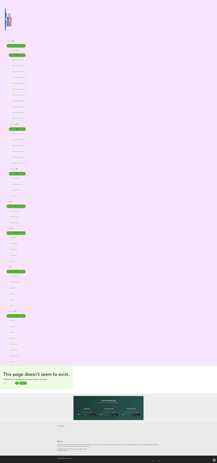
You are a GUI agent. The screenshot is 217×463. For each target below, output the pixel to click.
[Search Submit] (17, 383)
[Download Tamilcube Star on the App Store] (82, 415)
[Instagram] (157, 461)
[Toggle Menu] (16, 45)
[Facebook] (155, 461)
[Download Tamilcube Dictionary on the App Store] (127, 415)
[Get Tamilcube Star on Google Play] (92, 415)
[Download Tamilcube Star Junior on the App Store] (104, 415)
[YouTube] (152, 461)
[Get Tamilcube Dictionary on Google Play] (136, 415)
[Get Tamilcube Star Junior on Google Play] (114, 415)
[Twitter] (159, 461)
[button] (13, 41)
